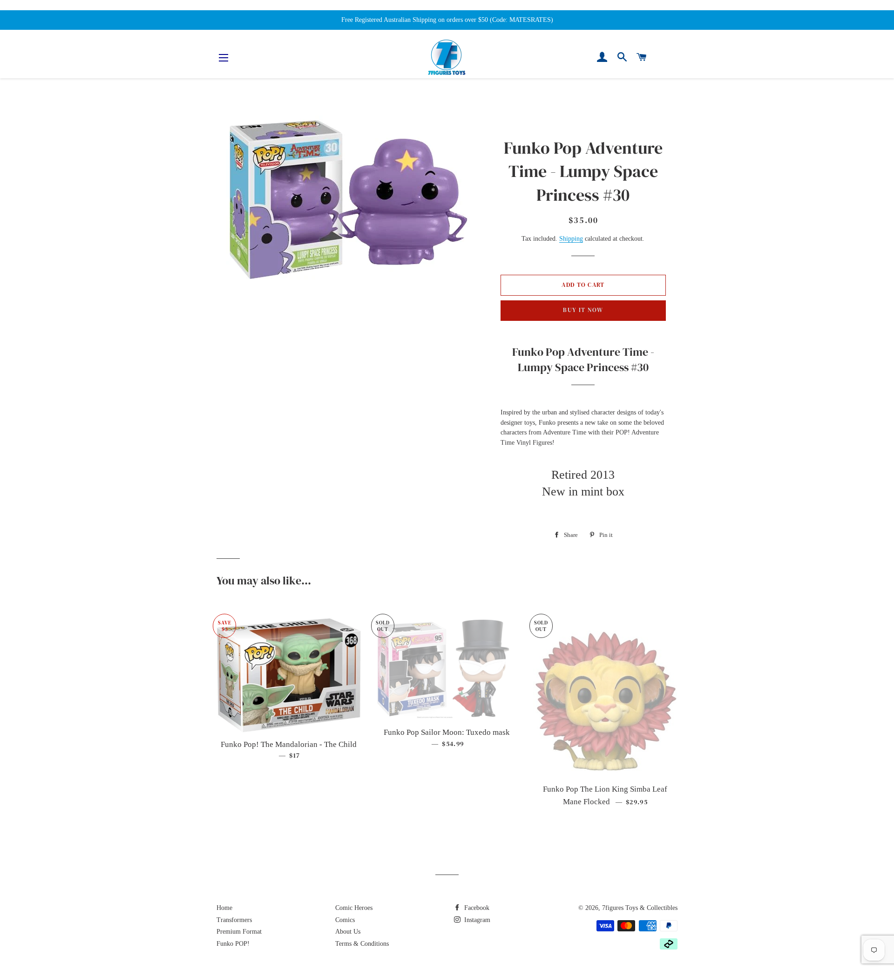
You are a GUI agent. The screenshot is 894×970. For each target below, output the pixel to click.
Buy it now (583, 310)
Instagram (476, 919)
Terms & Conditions (362, 943)
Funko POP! (233, 943)
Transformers (234, 919)
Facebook (475, 907)
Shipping (571, 238)
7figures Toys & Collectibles (639, 907)
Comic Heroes (353, 907)
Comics (345, 919)
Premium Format (239, 931)
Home (224, 907)
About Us (347, 931)
